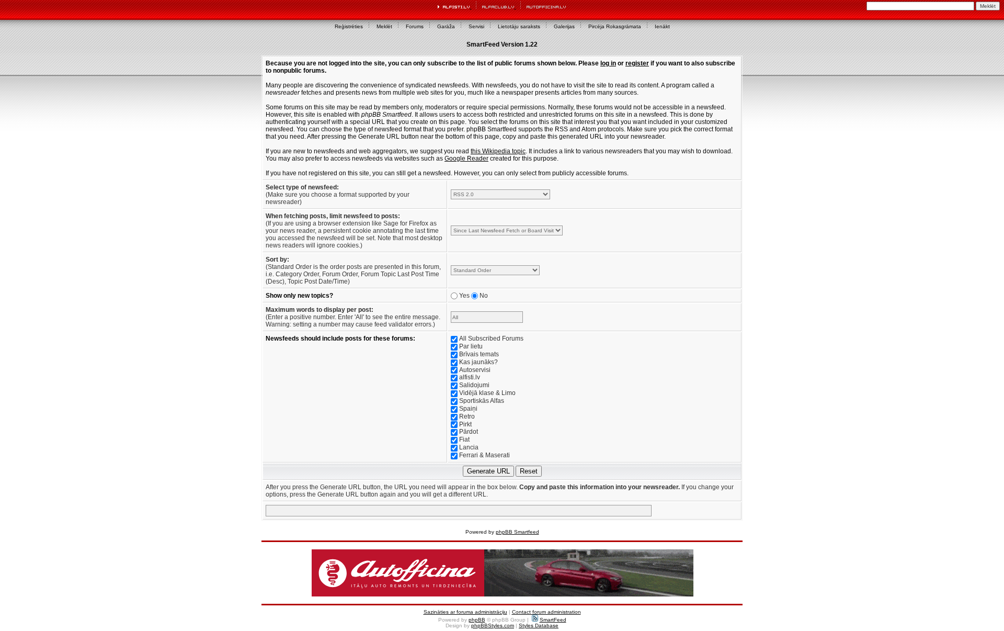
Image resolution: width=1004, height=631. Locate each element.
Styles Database (538, 625)
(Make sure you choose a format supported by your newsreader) (337, 195)
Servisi (476, 26)
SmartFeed (553, 620)
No (484, 295)
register (637, 63)
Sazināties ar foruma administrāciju (465, 612)
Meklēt (384, 26)
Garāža (446, 26)
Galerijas (564, 26)
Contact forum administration (546, 612)
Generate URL (488, 471)
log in (608, 63)
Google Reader (466, 158)
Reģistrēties (349, 26)
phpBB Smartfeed (517, 532)
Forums (415, 26)
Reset (529, 471)
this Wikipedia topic (498, 151)
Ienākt (662, 26)
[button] (502, 573)
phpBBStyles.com (492, 625)
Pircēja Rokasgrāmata (614, 26)
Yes (464, 295)
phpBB (477, 620)
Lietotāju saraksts (519, 26)
